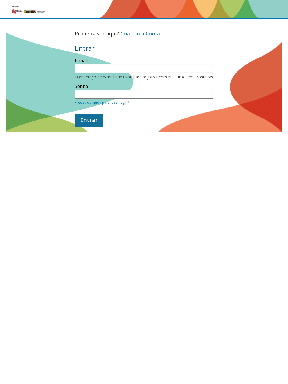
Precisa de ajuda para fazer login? (102, 102)
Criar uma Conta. (140, 33)
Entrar (89, 120)
